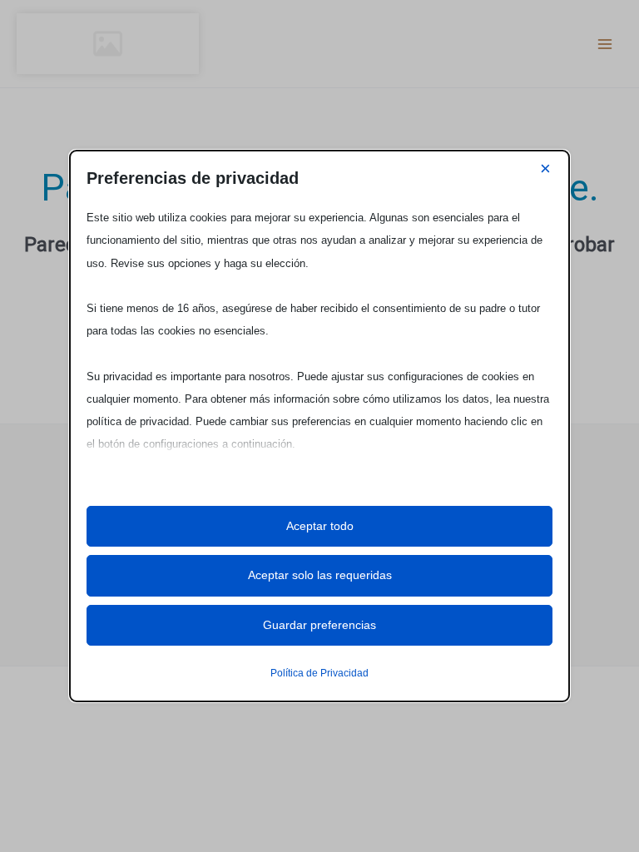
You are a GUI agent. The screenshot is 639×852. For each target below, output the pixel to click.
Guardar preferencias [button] (319, 625)
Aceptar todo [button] (320, 525)
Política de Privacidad (319, 673)
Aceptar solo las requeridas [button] (320, 575)
